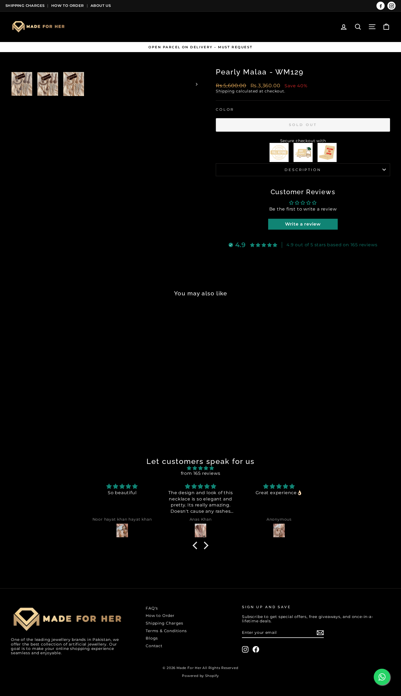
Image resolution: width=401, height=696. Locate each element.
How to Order (160, 615)
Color (225, 109)
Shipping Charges (24, 5)
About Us (101, 5)
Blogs (152, 638)
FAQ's (152, 608)
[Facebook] (380, 6)
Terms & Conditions (166, 631)
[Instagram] (391, 6)
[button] (196, 545)
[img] (200, 468)
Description (303, 170)
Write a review (303, 224)
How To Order (67, 5)
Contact (154, 646)
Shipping (225, 91)
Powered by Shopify (200, 676)
